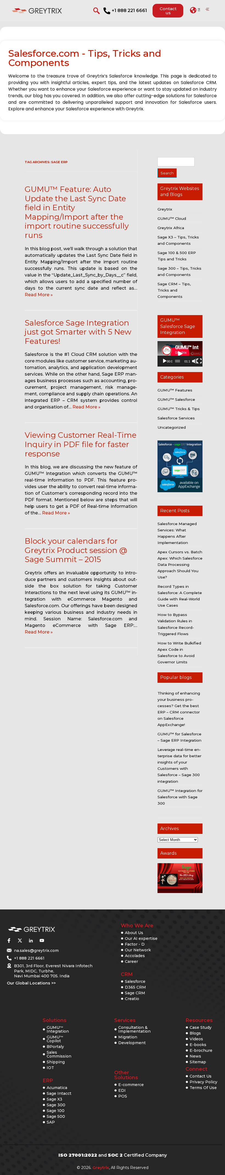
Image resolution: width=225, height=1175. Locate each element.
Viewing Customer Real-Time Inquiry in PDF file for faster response (80, 444)
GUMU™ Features (175, 390)
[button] (195, 10)
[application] (180, 353)
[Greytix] (44, 929)
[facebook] (8, 940)
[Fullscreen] (199, 361)
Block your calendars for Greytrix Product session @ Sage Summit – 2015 (76, 550)
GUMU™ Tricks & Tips (179, 409)
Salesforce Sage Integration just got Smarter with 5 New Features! (78, 332)
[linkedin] (30, 940)
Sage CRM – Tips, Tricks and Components (174, 290)
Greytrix (165, 209)
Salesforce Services (176, 418)
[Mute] (194, 361)
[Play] (164, 361)
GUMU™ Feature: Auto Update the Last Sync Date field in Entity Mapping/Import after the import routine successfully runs (77, 212)
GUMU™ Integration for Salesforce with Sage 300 (180, 796)
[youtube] (41, 940)
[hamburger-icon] (207, 9)
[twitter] (19, 940)
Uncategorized (172, 427)
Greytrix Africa (171, 228)
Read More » (39, 294)
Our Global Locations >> (31, 983)
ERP (48, 1081)
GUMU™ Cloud (172, 218)
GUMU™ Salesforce (176, 399)
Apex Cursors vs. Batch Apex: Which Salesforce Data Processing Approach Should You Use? (180, 564)
